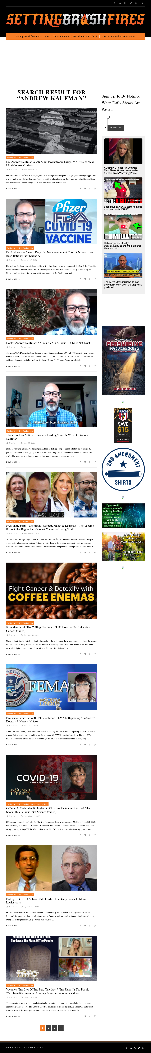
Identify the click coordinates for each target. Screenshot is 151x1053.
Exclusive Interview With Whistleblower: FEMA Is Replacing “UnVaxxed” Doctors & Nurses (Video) (51, 719)
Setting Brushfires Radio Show (20, 157)
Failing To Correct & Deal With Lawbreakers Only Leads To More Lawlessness (46, 900)
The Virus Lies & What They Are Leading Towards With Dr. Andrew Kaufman (47, 437)
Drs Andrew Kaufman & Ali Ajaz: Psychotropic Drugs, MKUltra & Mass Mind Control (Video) (50, 163)
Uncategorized (42, 804)
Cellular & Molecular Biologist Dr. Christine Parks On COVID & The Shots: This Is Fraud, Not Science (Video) (48, 810)
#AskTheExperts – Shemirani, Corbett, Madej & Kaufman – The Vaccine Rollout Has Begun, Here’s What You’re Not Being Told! (50, 527)
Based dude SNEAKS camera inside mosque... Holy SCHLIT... (123, 208)
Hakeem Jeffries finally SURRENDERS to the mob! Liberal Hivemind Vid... (122, 246)
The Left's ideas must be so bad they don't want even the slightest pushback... (123, 285)
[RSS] (125, 3)
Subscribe (115, 128)
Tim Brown (13, 169)
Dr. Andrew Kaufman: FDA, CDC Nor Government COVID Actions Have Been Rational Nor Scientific (49, 254)
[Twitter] (130, 3)
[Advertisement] (75, 67)
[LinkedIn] (120, 3)
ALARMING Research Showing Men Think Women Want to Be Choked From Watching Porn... (121, 170)
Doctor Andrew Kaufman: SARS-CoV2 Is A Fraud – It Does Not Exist (48, 343)
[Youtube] (136, 3)
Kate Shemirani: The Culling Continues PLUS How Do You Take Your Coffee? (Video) (48, 629)
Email (110, 117)
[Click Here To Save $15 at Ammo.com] (123, 425)
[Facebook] (114, 3)
